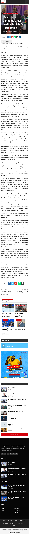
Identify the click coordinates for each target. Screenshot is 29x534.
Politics (17, 508)
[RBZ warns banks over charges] (4, 413)
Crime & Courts (7, 13)
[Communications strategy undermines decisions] (4, 395)
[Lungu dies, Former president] (4, 430)
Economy (4, 512)
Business (6, 305)
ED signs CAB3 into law (13, 388)
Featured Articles (20, 305)
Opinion (17, 512)
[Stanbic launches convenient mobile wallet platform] (8, 308)
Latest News (14, 13)
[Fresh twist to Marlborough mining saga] (21, 323)
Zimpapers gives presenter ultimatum (17, 399)
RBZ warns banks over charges (15, 411)
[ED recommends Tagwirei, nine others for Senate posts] (21, 308)
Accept (12, 532)
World (3, 510)
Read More (18, 532)
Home (3, 508)
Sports (16, 515)
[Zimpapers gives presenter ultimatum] (4, 401)
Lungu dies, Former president (15, 428)
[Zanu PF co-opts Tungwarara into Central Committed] (4, 407)
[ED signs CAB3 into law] (4, 389)
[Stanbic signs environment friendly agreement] (8, 323)
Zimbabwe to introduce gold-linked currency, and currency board (7, 293)
